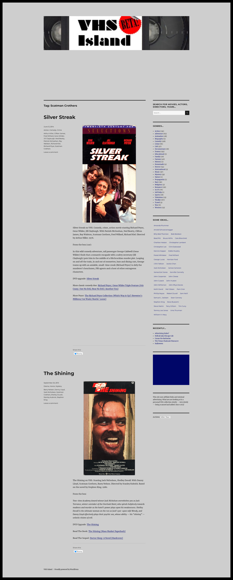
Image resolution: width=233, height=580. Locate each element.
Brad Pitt (157, 238)
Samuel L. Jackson (161, 298)
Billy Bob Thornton (161, 234)
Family (157, 157)
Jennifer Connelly (177, 272)
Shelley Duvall (56, 395)
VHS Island (48, 569)
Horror (52, 386)
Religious (158, 185)
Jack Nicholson (50, 392)
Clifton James (59, 133)
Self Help (158, 192)
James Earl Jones (160, 272)
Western (158, 208)
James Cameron (174, 268)
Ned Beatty (59, 138)
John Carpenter (160, 276)
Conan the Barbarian (163, 338)
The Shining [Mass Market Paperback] (106, 531)
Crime (59, 130)
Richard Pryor (49, 146)
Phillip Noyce (159, 293)
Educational (159, 154)
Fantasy (158, 159)
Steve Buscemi (173, 302)
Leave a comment (51, 152)
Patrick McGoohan (51, 141)
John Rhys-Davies (176, 285)
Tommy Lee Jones (161, 310)
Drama (46, 386)
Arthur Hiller (49, 133)
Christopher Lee (160, 247)
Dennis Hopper (160, 251)
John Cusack (159, 281)
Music (157, 172)
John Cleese (173, 276)
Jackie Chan (171, 264)
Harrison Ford (172, 259)
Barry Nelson (49, 390)
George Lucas (159, 259)
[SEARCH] (187, 113)
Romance (158, 187)
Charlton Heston (160, 242)
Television (159, 197)
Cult (156, 146)
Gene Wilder (59, 136)
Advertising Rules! (162, 333)
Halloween (159, 344)
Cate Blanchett (181, 238)
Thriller (158, 200)
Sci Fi (157, 190)
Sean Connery (176, 298)
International (160, 169)
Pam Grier (181, 289)
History (158, 162)
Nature (157, 177)
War (156, 205)
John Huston (171, 281)
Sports (157, 195)
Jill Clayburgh (49, 138)
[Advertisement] (116, 82)
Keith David (158, 289)
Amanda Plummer (161, 225)
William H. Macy (160, 315)
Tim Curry (182, 306)
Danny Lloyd (60, 390)
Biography (159, 139)
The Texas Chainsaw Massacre (167, 341)
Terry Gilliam (171, 306)
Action (46, 130)
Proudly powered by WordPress (66, 569)
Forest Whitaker (160, 255)
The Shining (59, 373)
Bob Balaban (176, 234)
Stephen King (159, 302)
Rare (156, 182)
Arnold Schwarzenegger (163, 230)
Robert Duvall (172, 293)
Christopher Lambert (177, 242)
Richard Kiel (55, 144)
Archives (156, 417)
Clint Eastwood (175, 247)
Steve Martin (159, 306)
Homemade (159, 164)
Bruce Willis (168, 238)
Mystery (59, 386)
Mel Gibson (170, 289)
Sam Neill (184, 293)
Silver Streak (59, 117)
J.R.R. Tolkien (159, 264)
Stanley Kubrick (50, 397)
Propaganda (159, 180)
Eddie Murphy (174, 251)
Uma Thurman (176, 310)
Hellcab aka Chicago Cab (164, 336)
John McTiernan (160, 285)
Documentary (160, 149)
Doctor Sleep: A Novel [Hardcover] (106, 538)
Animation (159, 136)
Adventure (159, 134)
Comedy (53, 130)
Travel (157, 202)
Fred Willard (49, 136)
